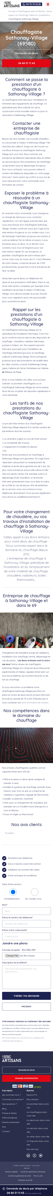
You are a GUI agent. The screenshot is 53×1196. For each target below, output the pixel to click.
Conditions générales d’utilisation (33, 1172)
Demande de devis (26, 53)
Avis (4, 1126)
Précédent (26, 1006)
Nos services (32, 1149)
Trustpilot (9, 833)
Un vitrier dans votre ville (38, 1136)
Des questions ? (9, 1104)
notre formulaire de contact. (35, 702)
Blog (4, 1108)
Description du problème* (14, 962)
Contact (6, 1131)
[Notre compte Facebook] (34, 1155)
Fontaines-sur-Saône (37, 368)
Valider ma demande (26, 995)
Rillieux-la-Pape (13, 372)
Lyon (4, 368)
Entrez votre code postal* (14, 930)
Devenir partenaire (10, 1122)
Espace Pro (32, 1095)
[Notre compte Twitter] (40, 1155)
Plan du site (38, 1176)
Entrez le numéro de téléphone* (17, 917)
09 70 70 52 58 (33, 4)
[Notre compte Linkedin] (28, 1155)
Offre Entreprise (9, 1117)
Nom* (4, 904)
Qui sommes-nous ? (11, 1095)
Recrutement (33, 1099)
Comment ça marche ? (13, 1099)
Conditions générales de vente (19, 1176)
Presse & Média (9, 1113)
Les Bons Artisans (25, 1165)
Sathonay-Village (24, 115)
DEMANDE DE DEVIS (26, 1070)
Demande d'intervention (26, 1078)
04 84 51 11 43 (26, 63)
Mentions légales (11, 1172)
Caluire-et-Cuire (16, 368)
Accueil (11, 11)
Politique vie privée (25, 1180)
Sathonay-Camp (37, 364)
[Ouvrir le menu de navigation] (48, 4)
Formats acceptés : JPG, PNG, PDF (19, 950)
